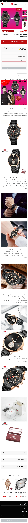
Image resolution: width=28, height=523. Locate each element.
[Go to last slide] (25, 9)
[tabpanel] (24, 12)
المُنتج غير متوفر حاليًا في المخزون (14, 68)
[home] (14, 4)
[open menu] (25, 4)
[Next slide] (25, 28)
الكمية (25, 72)
